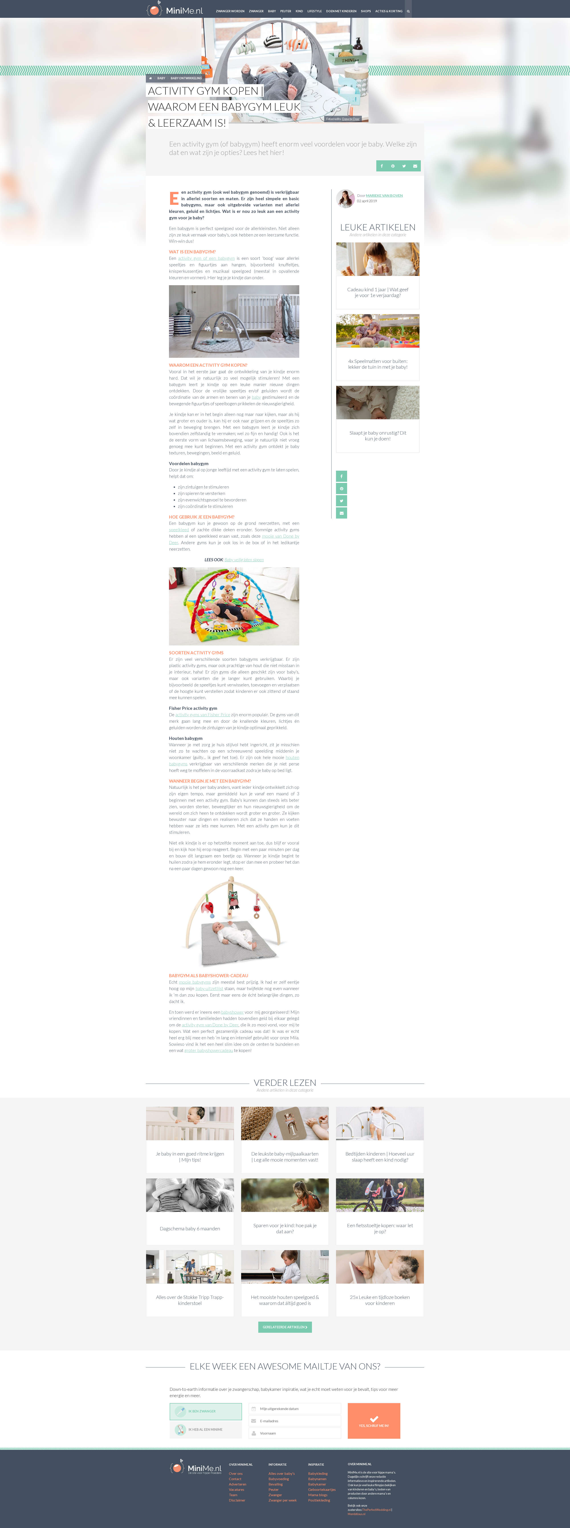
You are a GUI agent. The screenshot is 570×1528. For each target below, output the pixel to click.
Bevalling (276, 1484)
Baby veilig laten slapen (244, 559)
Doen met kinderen (341, 11)
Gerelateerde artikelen (284, 1327)
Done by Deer (351, 119)
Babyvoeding (279, 1479)
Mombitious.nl (356, 1514)
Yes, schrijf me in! (374, 1426)
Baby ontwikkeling (186, 78)
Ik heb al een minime (205, 1430)
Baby (272, 11)
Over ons (236, 1473)
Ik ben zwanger (202, 1411)
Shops (366, 11)
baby (256, 397)
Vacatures (236, 1489)
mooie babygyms (195, 982)
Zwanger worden (230, 11)
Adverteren (237, 1484)
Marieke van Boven (384, 195)
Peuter (285, 11)
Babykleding (318, 1473)
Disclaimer (237, 1500)
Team (233, 1495)
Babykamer (317, 1484)
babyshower (232, 1012)
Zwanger (256, 11)
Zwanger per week (283, 1500)
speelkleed (179, 529)
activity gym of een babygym (206, 258)
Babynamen (317, 1479)
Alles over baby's (282, 1473)
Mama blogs (318, 1495)
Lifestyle (314, 11)
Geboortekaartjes (322, 1489)
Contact (235, 1479)
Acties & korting (389, 11)
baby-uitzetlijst (209, 988)
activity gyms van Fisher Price (202, 714)
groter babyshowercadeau (208, 1050)
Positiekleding (319, 1500)
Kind (299, 11)
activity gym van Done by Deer (210, 1024)
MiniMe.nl (178, 9)
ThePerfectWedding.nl (376, 1510)
